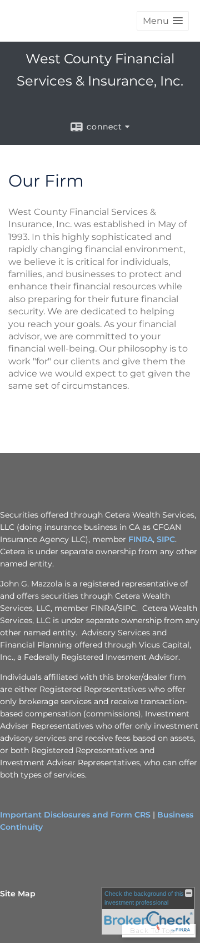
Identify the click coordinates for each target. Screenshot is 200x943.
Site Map (18, 894)
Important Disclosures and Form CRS (75, 815)
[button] (163, 21)
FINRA (140, 539)
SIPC (166, 539)
